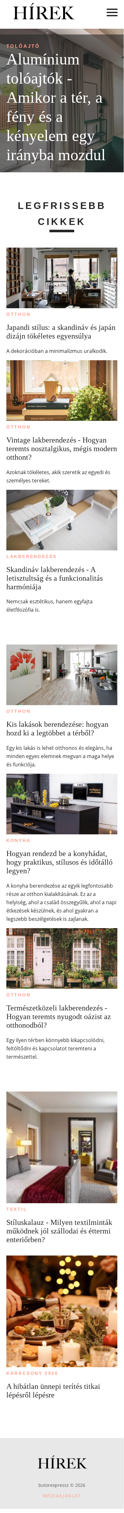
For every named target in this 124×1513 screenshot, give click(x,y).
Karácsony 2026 (32, 1373)
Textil (16, 1209)
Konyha (18, 840)
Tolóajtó (23, 46)
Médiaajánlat (62, 1496)
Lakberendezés (31, 556)
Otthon (18, 314)
